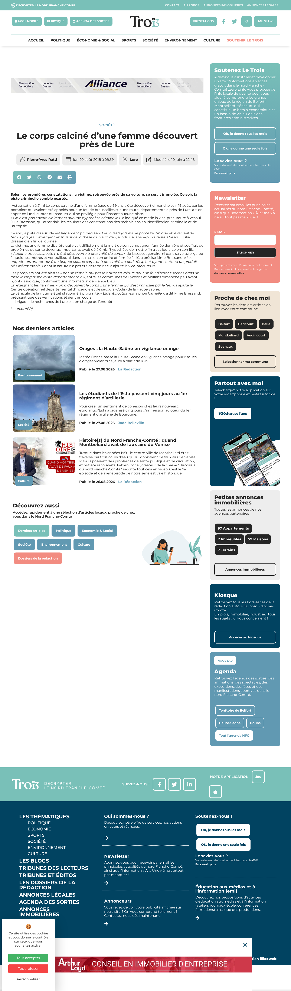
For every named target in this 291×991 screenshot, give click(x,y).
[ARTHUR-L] (145, 964)
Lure (134, 160)
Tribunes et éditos (47, 875)
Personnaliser (28, 979)
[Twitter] (234, 21)
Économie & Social (96, 40)
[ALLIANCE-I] (107, 108)
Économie (39, 829)
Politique (60, 40)
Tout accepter (28, 958)
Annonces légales (262, 5)
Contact (172, 5)
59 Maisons (258, 539)
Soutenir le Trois (245, 40)
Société (150, 40)
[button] (19, 177)
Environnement (180, 40)
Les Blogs (34, 860)
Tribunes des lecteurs (53, 868)
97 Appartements (233, 528)
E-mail (219, 232)
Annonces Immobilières (223, 5)
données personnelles (229, 273)
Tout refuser (28, 969)
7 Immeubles (229, 539)
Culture (211, 40)
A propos (191, 5)
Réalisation (258, 959)
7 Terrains (226, 550)
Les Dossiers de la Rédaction (47, 885)
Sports (129, 40)
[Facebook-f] (224, 21)
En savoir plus (224, 173)
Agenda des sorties (49, 902)
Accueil (36, 40)
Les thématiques (44, 816)
